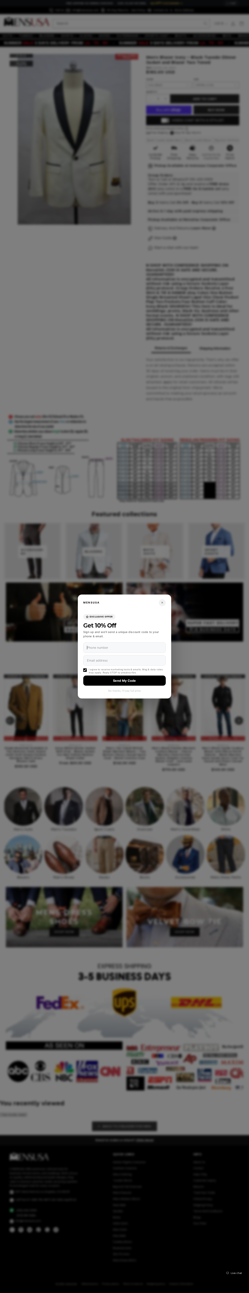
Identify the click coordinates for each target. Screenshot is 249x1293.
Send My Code (124, 681)
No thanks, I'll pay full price (124, 690)
